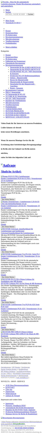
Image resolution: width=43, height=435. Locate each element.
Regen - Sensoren (16, 88)
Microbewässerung (12, 103)
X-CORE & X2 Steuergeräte (16, 96)
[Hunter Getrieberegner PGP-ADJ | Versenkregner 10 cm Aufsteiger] (21, 307)
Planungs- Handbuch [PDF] (16, 406)
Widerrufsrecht (11, 394)
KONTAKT (10, 387)
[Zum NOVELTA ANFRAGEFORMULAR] (8, 165)
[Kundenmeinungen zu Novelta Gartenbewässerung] (12, 418)
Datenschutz (10, 392)
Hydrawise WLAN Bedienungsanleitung (25, 76)
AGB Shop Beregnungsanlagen (17, 385)
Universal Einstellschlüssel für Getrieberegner (17, 233)
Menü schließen (11, 47)
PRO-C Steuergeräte (13, 92)
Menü (8, 10)
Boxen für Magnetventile (19, 80)
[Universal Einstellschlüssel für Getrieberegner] (21, 231)
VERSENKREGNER (14, 109)
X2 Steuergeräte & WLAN (15, 94)
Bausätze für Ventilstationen (16, 101)
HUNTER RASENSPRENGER (17, 113)
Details (3, 197)
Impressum (9, 403)
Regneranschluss (12, 57)
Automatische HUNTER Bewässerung (20, 408)
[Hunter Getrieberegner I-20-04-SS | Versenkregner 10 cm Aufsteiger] (21, 204)
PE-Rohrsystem (11, 59)
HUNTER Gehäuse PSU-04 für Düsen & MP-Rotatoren (21, 283)
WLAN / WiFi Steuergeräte (15, 98)
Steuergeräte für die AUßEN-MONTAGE (25, 67)
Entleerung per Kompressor (15, 61)
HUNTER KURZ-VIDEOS (16, 115)
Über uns (9, 389)
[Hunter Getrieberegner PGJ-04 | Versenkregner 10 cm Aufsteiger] (20, 254)
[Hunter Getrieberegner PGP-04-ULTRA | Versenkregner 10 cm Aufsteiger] (15, 176)
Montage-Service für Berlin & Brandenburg (21, 414)
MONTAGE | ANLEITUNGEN (17, 117)
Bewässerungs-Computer (15, 90)
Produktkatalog (11, 107)
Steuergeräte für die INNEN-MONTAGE (25, 69)
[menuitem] (24, 10)
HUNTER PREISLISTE (15, 111)
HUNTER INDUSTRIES (24, 428)
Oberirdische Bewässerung (15, 63)
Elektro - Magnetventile (18, 78)
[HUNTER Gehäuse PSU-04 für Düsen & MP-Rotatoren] (21, 281)
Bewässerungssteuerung (14, 65)
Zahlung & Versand (13, 396)
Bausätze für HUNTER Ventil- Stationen (20, 410)
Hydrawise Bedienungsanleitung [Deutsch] (21, 412)
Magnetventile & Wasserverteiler (22, 82)
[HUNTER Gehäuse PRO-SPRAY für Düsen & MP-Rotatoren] (17, 332)
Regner (8, 55)
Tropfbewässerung (12, 105)
